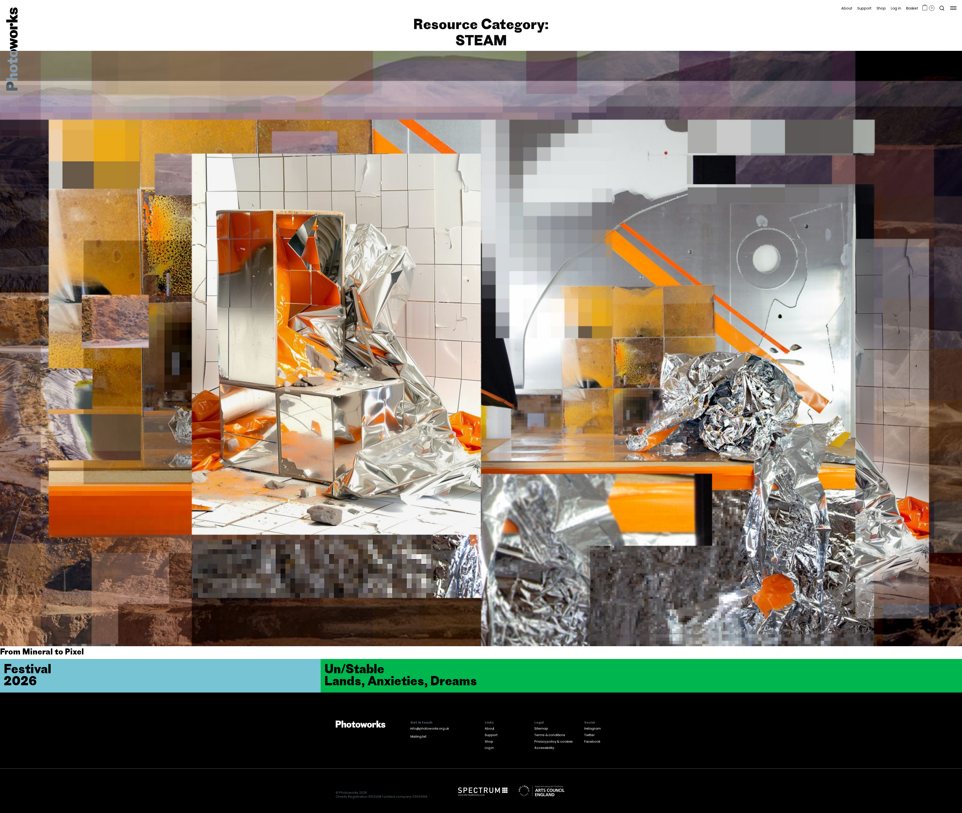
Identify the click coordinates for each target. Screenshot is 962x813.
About (846, 8)
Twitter (589, 735)
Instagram (592, 728)
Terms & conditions (549, 735)
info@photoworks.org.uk (429, 728)
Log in (896, 8)
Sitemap (541, 728)
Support (864, 8)
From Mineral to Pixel (42, 651)
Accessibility (544, 748)
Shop (881, 8)
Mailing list (418, 736)
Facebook (592, 741)
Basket (912, 8)
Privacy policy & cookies (553, 741)
